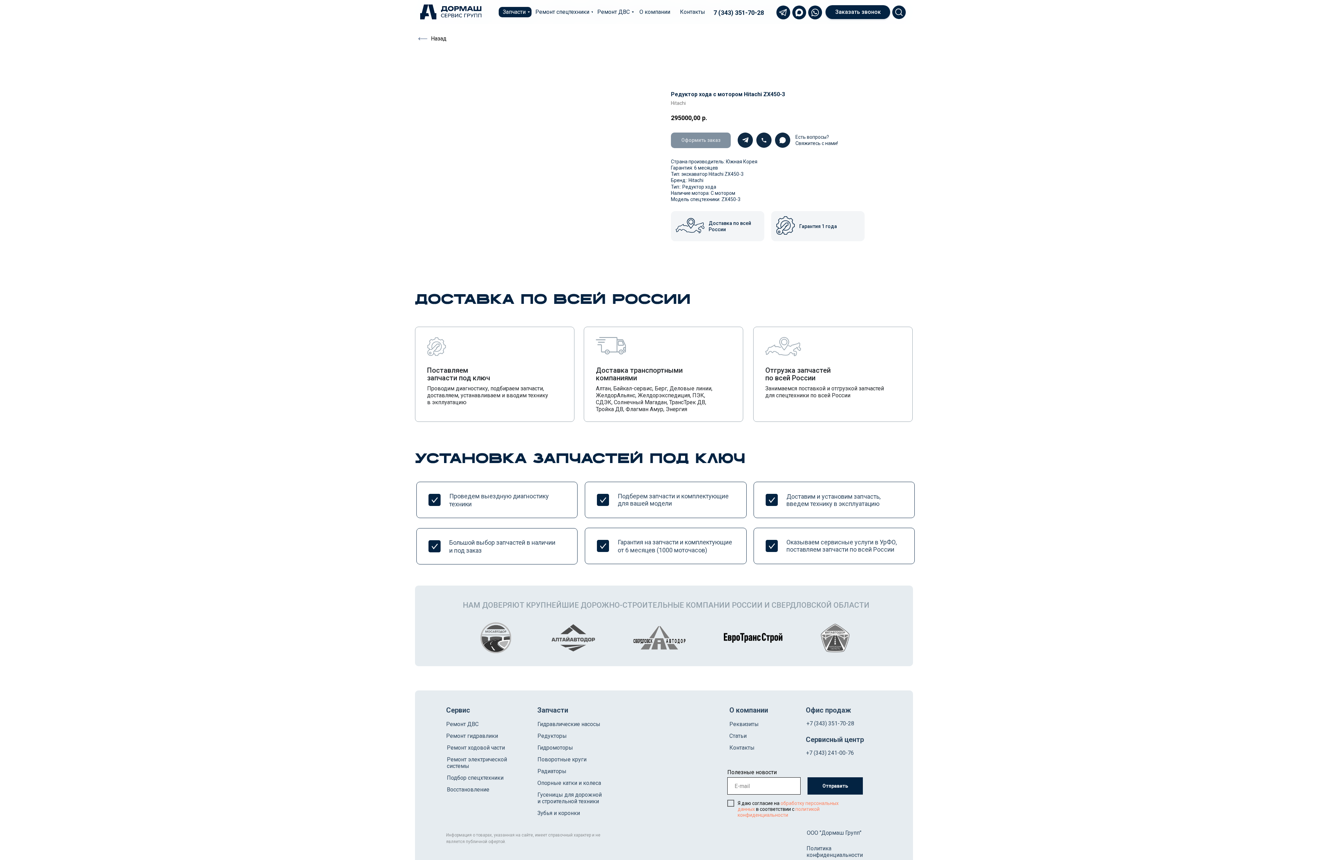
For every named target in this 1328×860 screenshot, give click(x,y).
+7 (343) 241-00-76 (830, 753)
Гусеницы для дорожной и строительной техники (569, 798)
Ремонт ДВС (462, 724)
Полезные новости (752, 772)
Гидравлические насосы (568, 724)
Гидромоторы (555, 747)
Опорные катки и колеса (569, 783)
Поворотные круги (562, 759)
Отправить (835, 786)
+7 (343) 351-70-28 (830, 723)
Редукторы (552, 736)
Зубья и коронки (558, 813)
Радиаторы (551, 771)
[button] (858, 12)
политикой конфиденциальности (779, 812)
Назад (438, 38)
